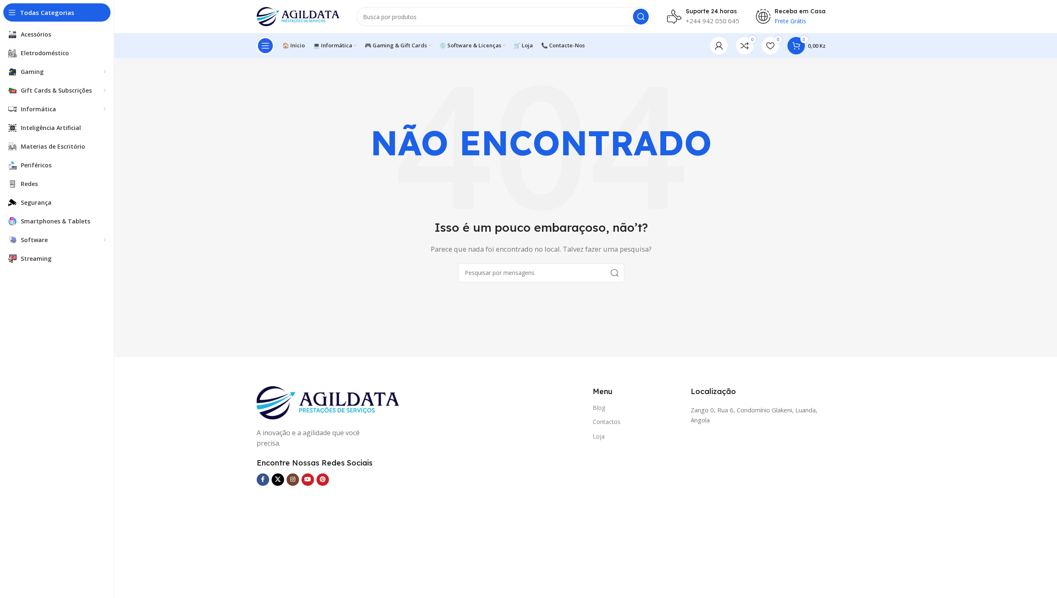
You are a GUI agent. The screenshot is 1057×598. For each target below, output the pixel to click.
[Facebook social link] (263, 479)
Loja (599, 436)
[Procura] (641, 17)
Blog (599, 408)
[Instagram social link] (293, 479)
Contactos (606, 422)
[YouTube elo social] (308, 479)
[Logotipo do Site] (298, 16)
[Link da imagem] (328, 402)
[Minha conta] (719, 45)
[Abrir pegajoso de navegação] (265, 45)
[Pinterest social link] (322, 479)
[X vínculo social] (278, 479)
